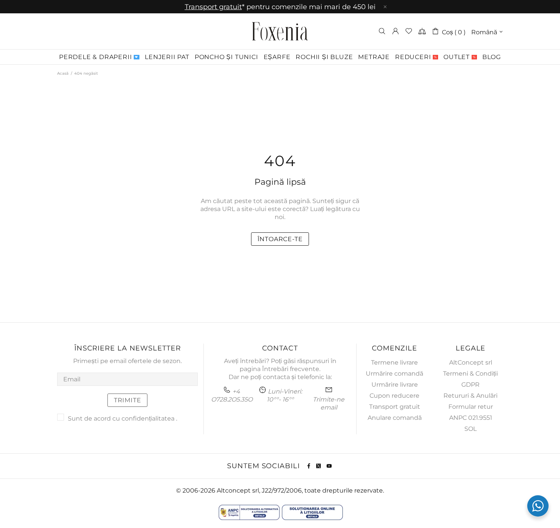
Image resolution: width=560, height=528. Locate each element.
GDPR (470, 384)
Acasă (63, 73)
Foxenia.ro (280, 31)
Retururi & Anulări (470, 395)
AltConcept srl (470, 362)
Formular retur (470, 406)
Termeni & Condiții (470, 373)
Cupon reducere (394, 395)
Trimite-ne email (328, 403)
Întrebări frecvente (290, 369)
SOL (470, 428)
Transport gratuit (394, 406)
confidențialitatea (148, 418)
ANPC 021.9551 (470, 417)
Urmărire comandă (394, 373)
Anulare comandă (395, 417)
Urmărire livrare (394, 384)
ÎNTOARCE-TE (280, 239)
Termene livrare (394, 362)
